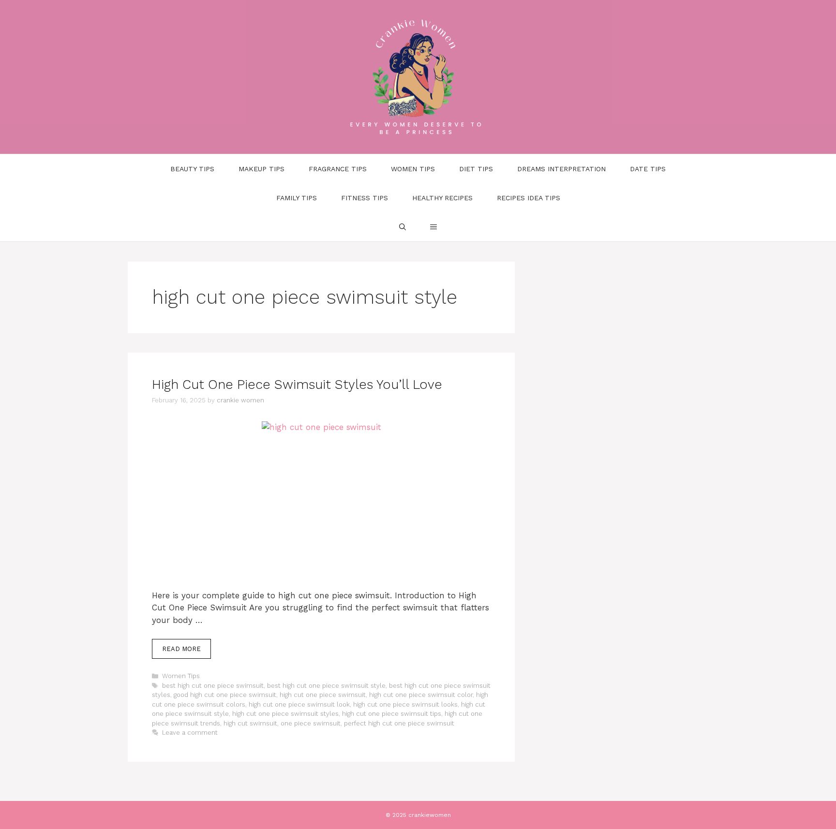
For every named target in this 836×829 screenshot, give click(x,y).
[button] (433, 226)
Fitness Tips (364, 198)
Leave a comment (190, 732)
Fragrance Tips (338, 169)
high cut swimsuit (250, 723)
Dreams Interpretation (561, 169)
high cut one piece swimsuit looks (405, 704)
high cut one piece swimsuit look (299, 704)
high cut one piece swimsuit (323, 694)
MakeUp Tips (261, 169)
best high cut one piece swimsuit (213, 685)
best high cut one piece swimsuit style (326, 685)
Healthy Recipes (442, 198)
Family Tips (296, 198)
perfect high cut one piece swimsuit (399, 723)
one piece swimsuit (311, 723)
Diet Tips (476, 169)
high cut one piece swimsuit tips (391, 713)
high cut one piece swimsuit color (421, 694)
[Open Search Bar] (402, 226)
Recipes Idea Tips (528, 198)
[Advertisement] (321, 518)
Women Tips (413, 169)
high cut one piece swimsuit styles (285, 713)
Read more (181, 648)
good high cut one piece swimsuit (225, 694)
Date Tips (648, 169)
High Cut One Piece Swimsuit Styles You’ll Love (297, 384)
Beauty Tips (192, 169)
